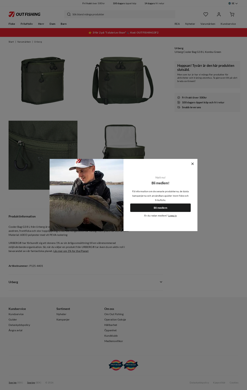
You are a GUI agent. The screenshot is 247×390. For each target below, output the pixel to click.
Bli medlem (160, 207)
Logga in (172, 215)
